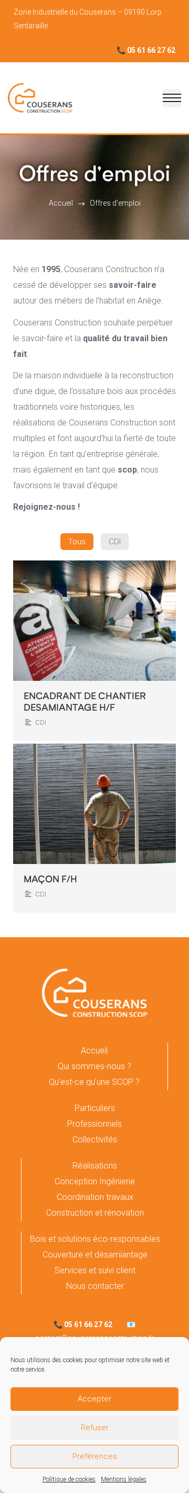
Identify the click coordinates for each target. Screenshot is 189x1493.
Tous (77, 541)
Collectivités (94, 1139)
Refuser (95, 1427)
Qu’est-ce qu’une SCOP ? (94, 1082)
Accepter (94, 1399)
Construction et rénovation (95, 1213)
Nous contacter (95, 1286)
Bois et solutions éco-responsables (95, 1239)
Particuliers (95, 1108)
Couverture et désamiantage (95, 1255)
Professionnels (94, 1124)
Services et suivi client (95, 1270)
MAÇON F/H (50, 879)
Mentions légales (123, 1479)
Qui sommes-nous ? (94, 1066)
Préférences (94, 1456)
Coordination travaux (95, 1197)
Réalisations (94, 1166)
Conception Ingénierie (95, 1181)
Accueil (94, 1051)
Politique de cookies (69, 1479)
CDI (115, 541)
